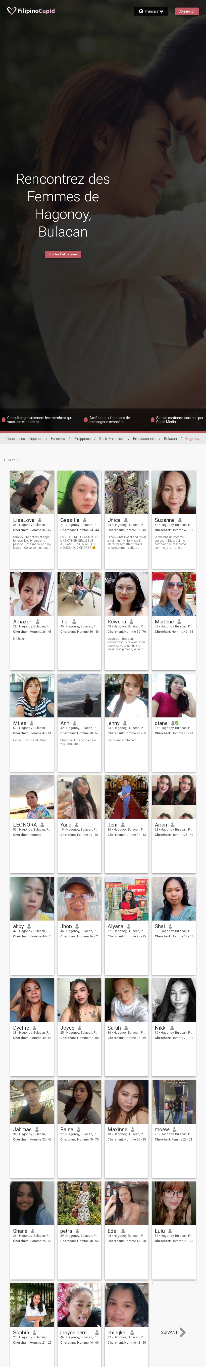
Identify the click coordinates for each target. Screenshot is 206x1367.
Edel (113, 1231)
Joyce (67, 1028)
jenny (114, 723)
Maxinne (117, 1129)
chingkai (117, 1333)
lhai (64, 622)
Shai (160, 926)
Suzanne (165, 520)
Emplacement (144, 439)
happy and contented (122, 740)
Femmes (58, 439)
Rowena (117, 622)
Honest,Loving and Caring (30, 740)
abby (18, 926)
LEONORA (25, 825)
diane (161, 723)
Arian (161, 825)
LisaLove (23, 520)
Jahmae (22, 1129)
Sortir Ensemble (112, 439)
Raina (66, 1129)
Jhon (66, 926)
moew (162, 1129)
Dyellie (21, 1028)
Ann (64, 723)
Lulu (160, 1231)
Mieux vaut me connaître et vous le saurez (78, 742)
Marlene (164, 622)
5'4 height (20, 639)
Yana (65, 825)
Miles (19, 723)
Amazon (22, 622)
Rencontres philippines (24, 439)
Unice (114, 520)
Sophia (21, 1333)
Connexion (187, 11)
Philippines (82, 439)
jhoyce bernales (76, 1333)
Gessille (69, 520)
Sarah (114, 1028)
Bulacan (170, 439)
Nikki (161, 1028)
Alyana (115, 926)
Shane (20, 1231)
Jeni (113, 825)
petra (66, 1231)
